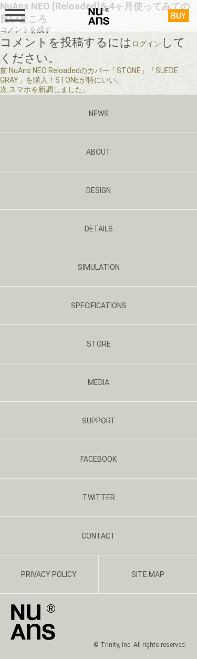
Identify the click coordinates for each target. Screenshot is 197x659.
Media (98, 382)
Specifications (99, 305)
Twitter (98, 497)
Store (99, 344)
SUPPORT (99, 421)
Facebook (98, 459)
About (98, 152)
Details (99, 229)
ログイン (146, 43)
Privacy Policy (49, 574)
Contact (98, 536)
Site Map (147, 574)
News (99, 113)
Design (98, 190)
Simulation (99, 267)
